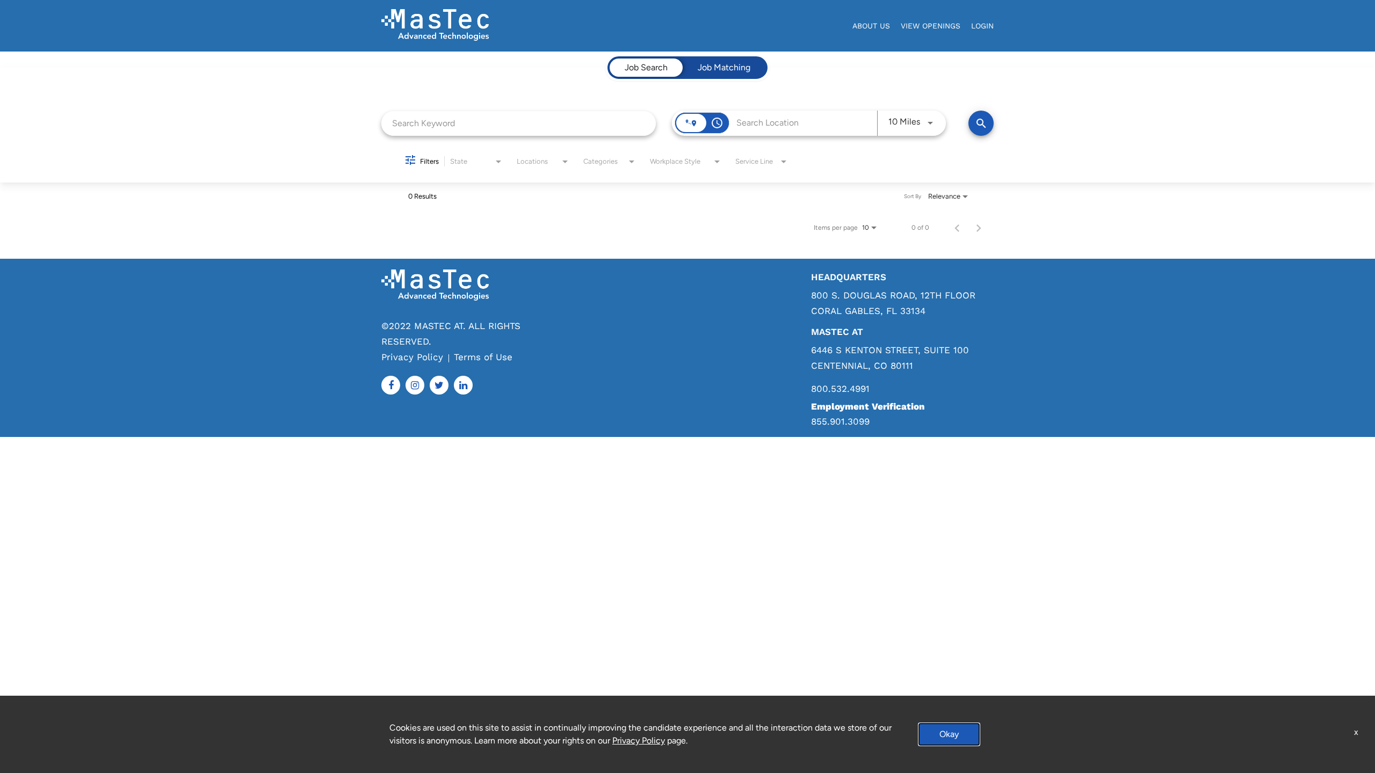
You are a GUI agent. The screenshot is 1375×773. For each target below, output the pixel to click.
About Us (871, 25)
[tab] (646, 68)
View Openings (930, 25)
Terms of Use (483, 357)
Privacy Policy (412, 357)
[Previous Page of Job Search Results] (957, 227)
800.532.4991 (840, 388)
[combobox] (518, 123)
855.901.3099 (840, 421)
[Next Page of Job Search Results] (978, 227)
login (982, 25)
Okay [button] (949, 734)
